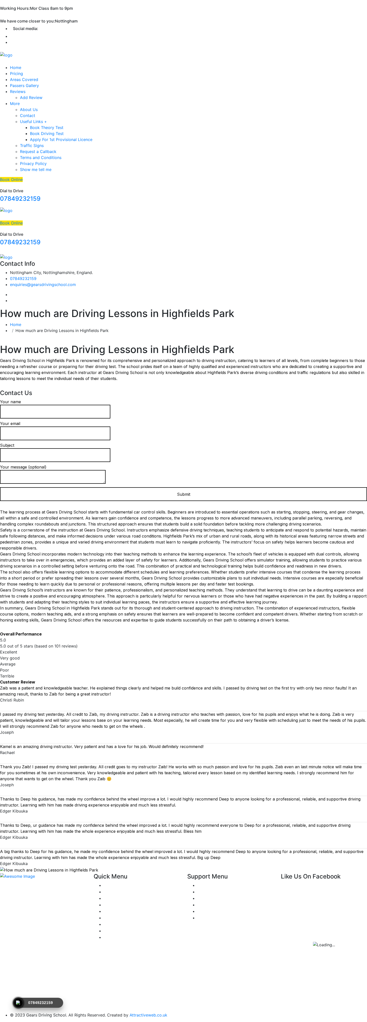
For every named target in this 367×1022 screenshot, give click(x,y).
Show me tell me (35, 169)
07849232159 (20, 198)
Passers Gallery (24, 85)
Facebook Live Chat (216, 898)
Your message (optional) (23, 467)
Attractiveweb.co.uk (148, 1015)
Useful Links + (33, 121)
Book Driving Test (47, 133)
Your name (10, 401)
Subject (7, 445)
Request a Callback (38, 151)
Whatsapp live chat (215, 891)
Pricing (16, 73)
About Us (29, 109)
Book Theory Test (46, 127)
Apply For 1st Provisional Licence (61, 139)
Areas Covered (24, 79)
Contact (27, 115)
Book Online (11, 179)
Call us (203, 904)
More (15, 103)
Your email (10, 423)
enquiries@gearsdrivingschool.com (43, 284)
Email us (205, 911)
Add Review (31, 97)
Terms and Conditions (40, 157)
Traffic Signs (32, 145)
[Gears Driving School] (6, 54)
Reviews (17, 91)
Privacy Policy (33, 163)
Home (15, 67)
